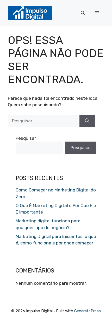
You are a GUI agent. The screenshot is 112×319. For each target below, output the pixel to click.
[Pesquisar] (87, 121)
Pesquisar (26, 138)
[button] (83, 13)
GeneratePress (87, 311)
